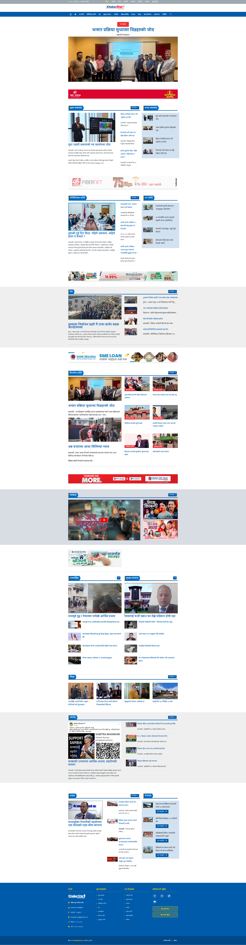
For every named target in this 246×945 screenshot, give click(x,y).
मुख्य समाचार (101, 895)
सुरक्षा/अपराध (107, 14)
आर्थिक (116, 14)
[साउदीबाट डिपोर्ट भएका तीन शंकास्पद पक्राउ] (112, 808)
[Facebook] (155, 896)
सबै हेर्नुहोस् (134, 108)
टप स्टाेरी (81, 14)
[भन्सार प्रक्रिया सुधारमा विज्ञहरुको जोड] (123, 59)
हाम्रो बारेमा (166, 909)
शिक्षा (139, 14)
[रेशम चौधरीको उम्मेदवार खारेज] (132, 321)
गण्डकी (133, 2)
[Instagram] (162, 896)
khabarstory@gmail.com (79, 917)
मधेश (119, 2)
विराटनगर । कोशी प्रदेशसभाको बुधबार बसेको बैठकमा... (160, 313)
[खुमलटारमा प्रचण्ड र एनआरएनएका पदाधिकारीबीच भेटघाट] (112, 845)
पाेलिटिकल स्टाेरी (91, 14)
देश (107, 1)
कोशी (113, 2)
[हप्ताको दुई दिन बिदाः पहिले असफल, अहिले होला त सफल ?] (91, 217)
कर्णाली (147, 2)
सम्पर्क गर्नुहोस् (166, 915)
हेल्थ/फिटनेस (147, 14)
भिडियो (164, 14)
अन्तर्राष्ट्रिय (101, 911)
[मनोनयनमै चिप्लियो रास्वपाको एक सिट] (132, 331)
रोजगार (128, 903)
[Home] (75, 14)
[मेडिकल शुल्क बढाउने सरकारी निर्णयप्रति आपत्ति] (112, 826)
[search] (169, 14)
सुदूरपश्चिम (155, 2)
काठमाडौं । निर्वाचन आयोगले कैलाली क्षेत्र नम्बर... (158, 323)
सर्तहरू (175, 940)
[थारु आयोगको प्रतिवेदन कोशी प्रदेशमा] (132, 310)
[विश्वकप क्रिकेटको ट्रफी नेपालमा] (131, 764)
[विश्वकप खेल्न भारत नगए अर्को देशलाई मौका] (131, 751)
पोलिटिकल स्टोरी (102, 903)
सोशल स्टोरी (129, 911)
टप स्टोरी (100, 899)
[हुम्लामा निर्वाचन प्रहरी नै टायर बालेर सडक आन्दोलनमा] (95, 307)
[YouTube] (155, 902)
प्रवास (127, 907)
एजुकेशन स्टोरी (101, 919)
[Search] (70, 14)
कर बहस (123, 24)
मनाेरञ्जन (157, 14)
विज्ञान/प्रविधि (125, 14)
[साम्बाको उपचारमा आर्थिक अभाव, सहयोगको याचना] (95, 740)
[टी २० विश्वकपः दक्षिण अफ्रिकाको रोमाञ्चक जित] (131, 739)
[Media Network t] (117, 7)
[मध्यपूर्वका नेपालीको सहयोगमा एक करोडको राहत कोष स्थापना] (85, 810)
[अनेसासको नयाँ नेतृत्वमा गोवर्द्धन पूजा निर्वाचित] (112, 863)
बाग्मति (126, 2)
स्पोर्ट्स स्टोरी (129, 895)
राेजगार (133, 14)
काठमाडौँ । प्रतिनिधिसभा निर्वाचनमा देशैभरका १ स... (159, 334)
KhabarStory (78, 940)
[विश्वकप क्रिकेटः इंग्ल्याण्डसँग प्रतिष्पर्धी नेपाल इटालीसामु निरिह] (131, 727)
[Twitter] (169, 896)
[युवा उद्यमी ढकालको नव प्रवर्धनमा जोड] (91, 127)
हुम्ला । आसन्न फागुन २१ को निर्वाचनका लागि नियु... (159, 302)
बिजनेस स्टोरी (101, 915)
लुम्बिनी (140, 2)
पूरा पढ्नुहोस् (161, 811)
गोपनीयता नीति (166, 940)
